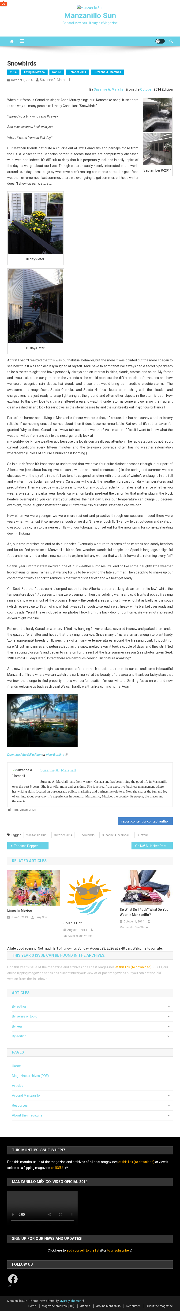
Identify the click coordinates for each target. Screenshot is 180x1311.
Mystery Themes (70, 1301)
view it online (55, 754)
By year (17, 1026)
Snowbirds (87, 835)
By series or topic (24, 1016)
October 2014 (77, 72)
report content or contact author (145, 821)
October (147, 89)
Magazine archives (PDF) (30, 1076)
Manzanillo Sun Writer (78, 935)
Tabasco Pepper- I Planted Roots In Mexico (31, 846)
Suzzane (143, 835)
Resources (20, 1105)
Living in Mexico (34, 72)
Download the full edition (24, 754)
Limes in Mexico (19, 910)
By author (19, 1006)
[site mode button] (160, 41)
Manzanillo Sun (90, 15)
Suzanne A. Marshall (107, 72)
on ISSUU (57, 1168)
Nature (56, 72)
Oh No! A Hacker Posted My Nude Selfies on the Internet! (154, 846)
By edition (19, 1036)
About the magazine (27, 1115)
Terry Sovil (41, 917)
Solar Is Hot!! (73, 923)
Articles (17, 1085)
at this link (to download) (133, 967)
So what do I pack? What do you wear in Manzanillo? (144, 912)
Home (16, 1066)
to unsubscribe (118, 1250)
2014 (13, 72)
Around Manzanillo (26, 1095)
